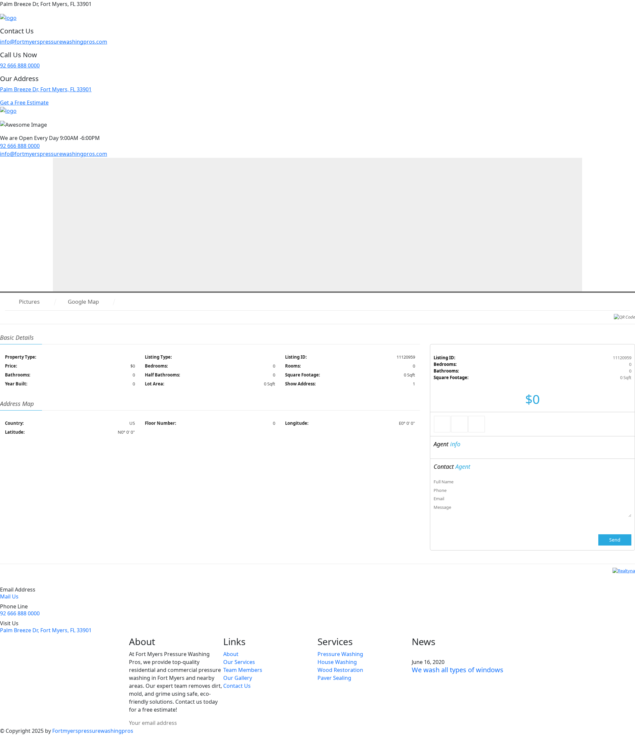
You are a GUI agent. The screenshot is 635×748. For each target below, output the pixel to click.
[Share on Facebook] (442, 424)
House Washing (337, 662)
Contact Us (237, 685)
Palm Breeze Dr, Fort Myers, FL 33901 (46, 89)
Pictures (29, 301)
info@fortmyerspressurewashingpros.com (53, 41)
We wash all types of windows (457, 669)
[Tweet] (459, 424)
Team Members (242, 670)
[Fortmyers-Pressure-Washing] (8, 17)
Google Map (83, 301)
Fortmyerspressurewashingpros (92, 730)
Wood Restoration (340, 670)
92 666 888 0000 (20, 65)
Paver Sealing (334, 678)
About (230, 654)
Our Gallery (237, 678)
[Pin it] (477, 424)
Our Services (239, 662)
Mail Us (9, 596)
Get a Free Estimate (24, 102)
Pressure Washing (340, 654)
